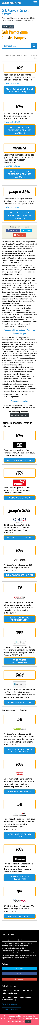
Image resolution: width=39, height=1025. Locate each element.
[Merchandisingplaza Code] (19, 814)
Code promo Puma (19, 497)
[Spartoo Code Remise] (19, 901)
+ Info (14, 20)
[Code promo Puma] (19, 482)
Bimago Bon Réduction (19, 575)
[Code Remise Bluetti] (19, 684)
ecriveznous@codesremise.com (20, 940)
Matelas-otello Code (19, 537)
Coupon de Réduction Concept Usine (19, 750)
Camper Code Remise (19, 791)
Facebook (13, 230)
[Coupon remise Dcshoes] (19, 445)
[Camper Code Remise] (19, 774)
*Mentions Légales (9, 1004)
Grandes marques (19, 415)
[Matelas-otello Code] (19, 520)
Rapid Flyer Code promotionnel (19, 618)
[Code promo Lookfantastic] (19, 642)
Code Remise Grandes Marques (21, 90)
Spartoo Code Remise (20, 916)
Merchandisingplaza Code (20, 835)
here (15, 1018)
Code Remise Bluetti (19, 702)
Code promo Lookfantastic (19, 661)
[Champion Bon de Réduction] (19, 859)
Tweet (27, 230)
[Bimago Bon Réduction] (19, 560)
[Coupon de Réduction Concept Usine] (19, 729)
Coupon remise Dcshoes (19, 460)
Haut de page (11, 1009)
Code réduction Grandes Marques (19, 215)
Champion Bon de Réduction (19, 877)
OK (28, 1021)
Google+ (20, 235)
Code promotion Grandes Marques (19, 130)
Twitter (20, 969)
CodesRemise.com (11, 2)
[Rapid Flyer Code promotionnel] (19, 597)
